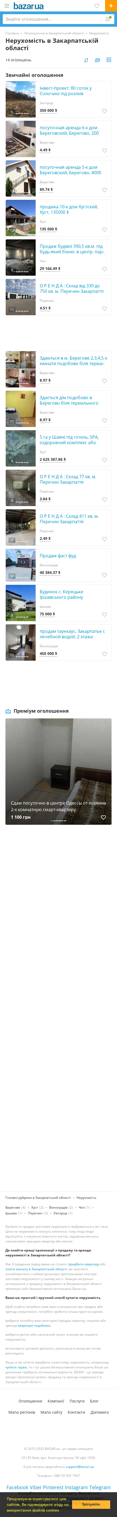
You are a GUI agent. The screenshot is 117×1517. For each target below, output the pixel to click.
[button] (61, 1511)
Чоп (82, 1207)
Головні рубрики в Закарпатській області (38, 1197)
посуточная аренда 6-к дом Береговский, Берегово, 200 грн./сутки (69, 133)
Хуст (34, 1207)
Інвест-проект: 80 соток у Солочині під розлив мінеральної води (66, 93)
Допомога (100, 1412)
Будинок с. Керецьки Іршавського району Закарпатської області (63, 597)
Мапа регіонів (21, 1412)
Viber (36, 1487)
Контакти (76, 1412)
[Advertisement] (58, 895)
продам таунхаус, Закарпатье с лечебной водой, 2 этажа (72, 634)
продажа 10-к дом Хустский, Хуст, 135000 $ (69, 209)
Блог (94, 1401)
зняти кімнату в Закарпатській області (36, 1269)
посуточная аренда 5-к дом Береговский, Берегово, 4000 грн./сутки (70, 172)
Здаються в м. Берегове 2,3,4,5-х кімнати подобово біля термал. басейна (73, 363)
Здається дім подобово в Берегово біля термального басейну (69, 403)
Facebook (17, 1487)
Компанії (56, 1401)
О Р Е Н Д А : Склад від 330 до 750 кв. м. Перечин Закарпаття (72, 288)
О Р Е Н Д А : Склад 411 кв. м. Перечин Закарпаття (69, 519)
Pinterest (53, 1487)
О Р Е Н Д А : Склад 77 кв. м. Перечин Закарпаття (68, 479)
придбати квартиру (83, 1264)
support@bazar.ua (80, 1466)
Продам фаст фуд (58, 556)
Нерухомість (86, 1197)
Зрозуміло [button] (91, 1504)
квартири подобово (33, 1325)
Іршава (11, 1213)
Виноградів (58, 1207)
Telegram (100, 1487)
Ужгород (60, 1213)
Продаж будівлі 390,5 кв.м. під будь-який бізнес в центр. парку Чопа (73, 251)
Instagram (76, 1487)
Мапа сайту (51, 1412)
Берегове (12, 1207)
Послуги (77, 1401)
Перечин (35, 1213)
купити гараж (16, 1367)
